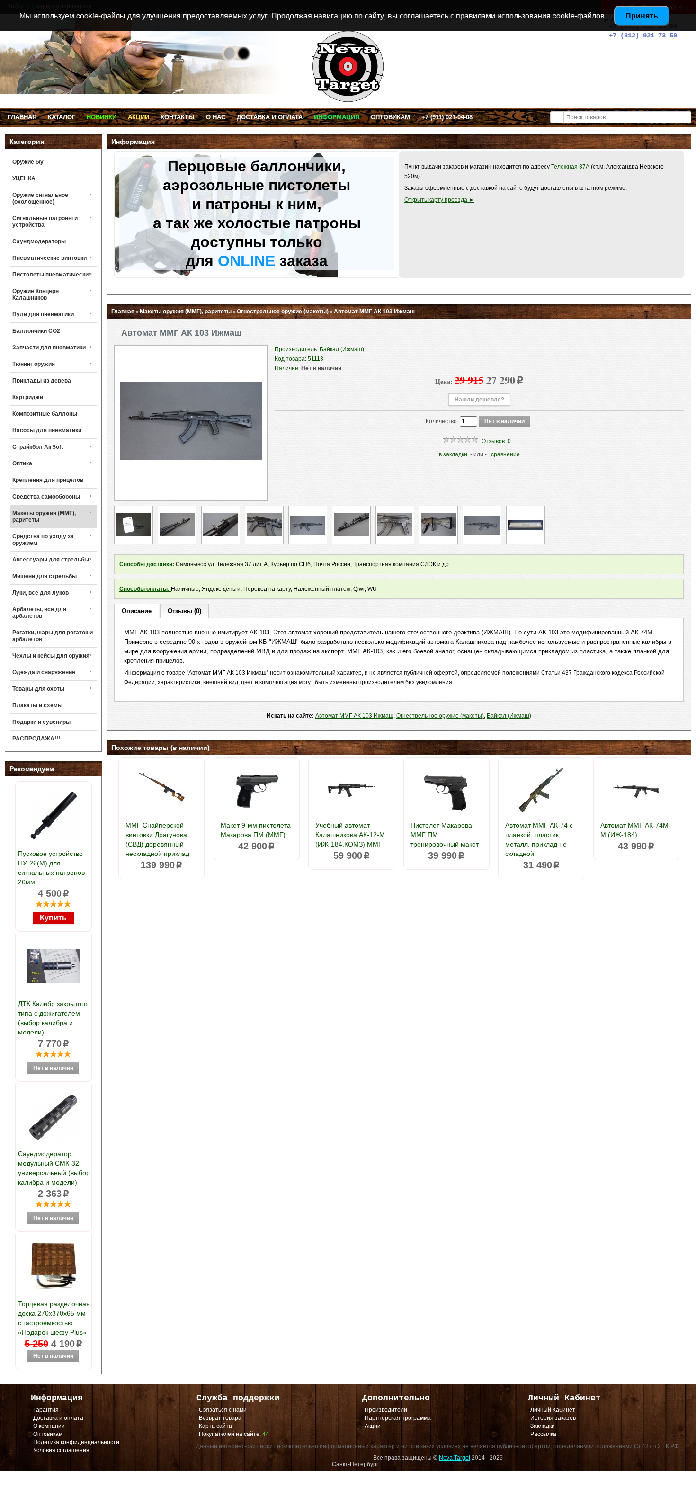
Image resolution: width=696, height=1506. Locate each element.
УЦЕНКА (24, 178)
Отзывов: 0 (496, 441)
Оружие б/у (28, 162)
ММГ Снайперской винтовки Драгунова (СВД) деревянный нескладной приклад (157, 839)
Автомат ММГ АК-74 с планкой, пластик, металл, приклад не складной (539, 839)
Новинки (101, 117)
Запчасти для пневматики (49, 347)
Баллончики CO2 (36, 331)
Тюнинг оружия (33, 364)
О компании (49, 1426)
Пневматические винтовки (49, 258)
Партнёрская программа (398, 1418)
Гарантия (46, 1410)
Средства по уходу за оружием (43, 539)
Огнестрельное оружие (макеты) (283, 311)
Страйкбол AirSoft (37, 447)
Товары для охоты (38, 689)
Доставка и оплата (270, 117)
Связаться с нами (223, 1410)
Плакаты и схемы (37, 705)
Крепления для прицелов (47, 480)
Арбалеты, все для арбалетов (39, 612)
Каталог (61, 117)
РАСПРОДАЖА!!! (36, 738)
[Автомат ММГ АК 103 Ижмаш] (191, 490)
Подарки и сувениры (41, 722)
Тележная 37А (570, 166)
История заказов (553, 1418)
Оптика (22, 463)
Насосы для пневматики (46, 430)
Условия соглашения (61, 1450)
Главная (22, 117)
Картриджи (27, 397)
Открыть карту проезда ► (439, 199)
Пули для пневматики (43, 314)
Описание (137, 611)
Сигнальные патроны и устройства (45, 221)
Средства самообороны (46, 496)
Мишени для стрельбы (44, 576)
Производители (386, 1410)
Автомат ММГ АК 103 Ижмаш (374, 311)
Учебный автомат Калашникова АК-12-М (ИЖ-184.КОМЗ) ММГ (350, 834)
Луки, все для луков (40, 592)
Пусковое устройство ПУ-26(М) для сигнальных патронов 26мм (51, 868)
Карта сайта (215, 1426)
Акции (138, 117)
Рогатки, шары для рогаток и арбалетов (52, 635)
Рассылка (543, 1434)
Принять (641, 15)
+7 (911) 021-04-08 (447, 117)
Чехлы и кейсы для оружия (50, 655)
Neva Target (454, 1457)
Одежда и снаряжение (43, 672)
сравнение (505, 454)
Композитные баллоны (44, 413)
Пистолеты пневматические (52, 274)
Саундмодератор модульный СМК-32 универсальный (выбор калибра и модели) (54, 1168)
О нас (215, 117)
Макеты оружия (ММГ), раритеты (44, 516)
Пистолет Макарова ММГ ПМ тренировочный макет (444, 834)
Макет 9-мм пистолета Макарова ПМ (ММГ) (256, 829)
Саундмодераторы (39, 241)
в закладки (453, 454)
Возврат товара (220, 1418)
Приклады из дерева (41, 380)
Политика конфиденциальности (76, 1442)
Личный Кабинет (552, 1410)
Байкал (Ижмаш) (509, 716)
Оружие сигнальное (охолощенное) (40, 198)
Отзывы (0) (184, 611)
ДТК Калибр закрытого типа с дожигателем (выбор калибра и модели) (53, 1018)
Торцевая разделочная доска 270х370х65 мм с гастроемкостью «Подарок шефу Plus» (54, 1318)
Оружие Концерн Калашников (35, 294)
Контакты (178, 117)
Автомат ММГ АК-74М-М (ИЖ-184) (635, 829)
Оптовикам (390, 117)
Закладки (542, 1426)
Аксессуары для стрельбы (50, 559)
